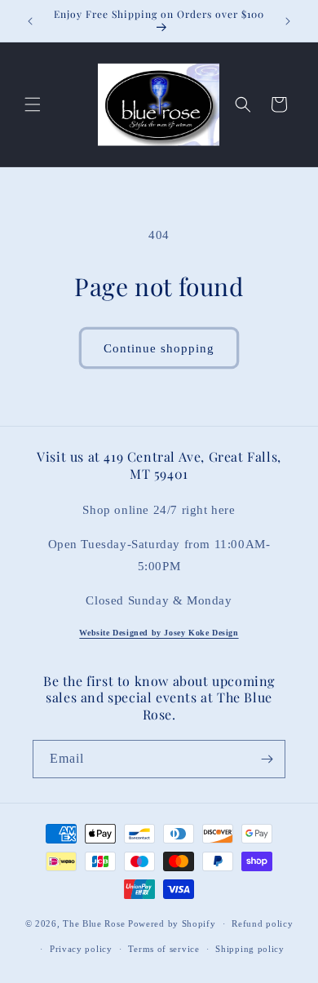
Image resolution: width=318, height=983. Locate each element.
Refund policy (262, 923)
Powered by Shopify (172, 923)
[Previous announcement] (30, 21)
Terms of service (163, 949)
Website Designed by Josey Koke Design (158, 632)
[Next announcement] (288, 21)
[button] (33, 104)
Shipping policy (250, 949)
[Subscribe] (267, 759)
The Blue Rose (95, 923)
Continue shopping (159, 348)
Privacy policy (81, 949)
